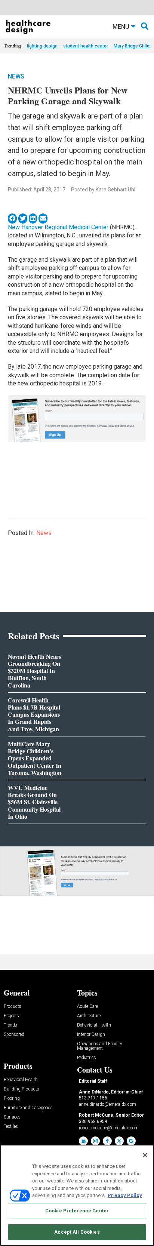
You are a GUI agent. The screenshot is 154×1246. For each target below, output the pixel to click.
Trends (10, 1025)
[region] (77, 1195)
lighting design (42, 46)
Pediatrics (86, 1057)
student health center (85, 46)
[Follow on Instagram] (95, 1140)
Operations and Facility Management (99, 1046)
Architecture (89, 1015)
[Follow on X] (119, 1140)
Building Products (21, 1089)
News (16, 76)
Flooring (12, 1098)
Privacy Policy (125, 1195)
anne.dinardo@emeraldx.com (107, 1104)
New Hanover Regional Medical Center (58, 227)
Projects (11, 1015)
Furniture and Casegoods (28, 1107)
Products (12, 1006)
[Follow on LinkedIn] (83, 1140)
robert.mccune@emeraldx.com (109, 1127)
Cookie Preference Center (77, 1210)
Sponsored (14, 1034)
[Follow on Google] (131, 1140)
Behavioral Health (94, 1025)
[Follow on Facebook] (107, 1140)
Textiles (11, 1126)
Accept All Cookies (76, 1232)
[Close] (145, 1155)
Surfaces (12, 1117)
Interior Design (91, 1034)
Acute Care (87, 1006)
